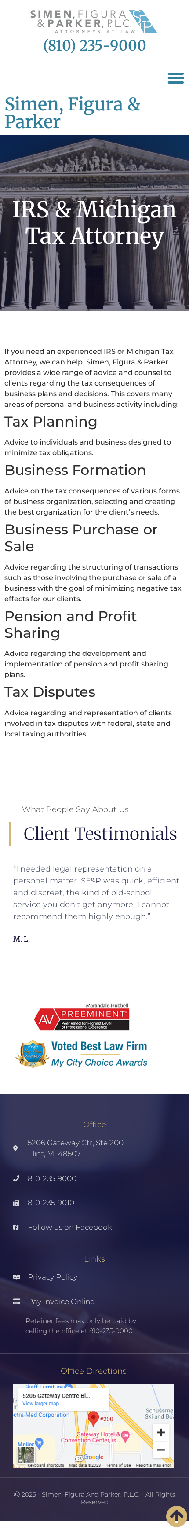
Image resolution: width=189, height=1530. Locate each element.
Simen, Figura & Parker (72, 113)
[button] (176, 78)
